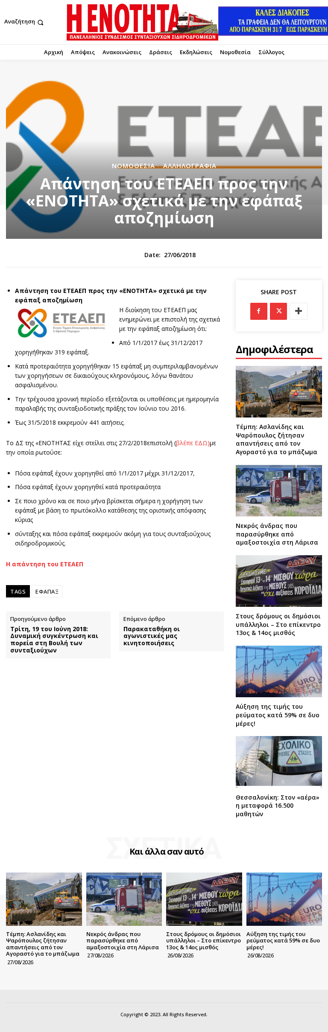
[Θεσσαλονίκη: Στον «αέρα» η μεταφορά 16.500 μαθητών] (279, 762)
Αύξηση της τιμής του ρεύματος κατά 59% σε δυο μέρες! (277, 714)
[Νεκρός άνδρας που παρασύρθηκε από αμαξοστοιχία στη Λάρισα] (279, 490)
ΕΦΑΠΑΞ (47, 591)
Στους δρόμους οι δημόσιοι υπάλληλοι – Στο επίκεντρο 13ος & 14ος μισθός (278, 624)
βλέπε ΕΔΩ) (193, 443)
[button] (24, 22)
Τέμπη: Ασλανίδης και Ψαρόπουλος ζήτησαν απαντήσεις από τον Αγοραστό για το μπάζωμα (276, 439)
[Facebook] (258, 311)
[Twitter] (278, 311)
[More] (299, 311)
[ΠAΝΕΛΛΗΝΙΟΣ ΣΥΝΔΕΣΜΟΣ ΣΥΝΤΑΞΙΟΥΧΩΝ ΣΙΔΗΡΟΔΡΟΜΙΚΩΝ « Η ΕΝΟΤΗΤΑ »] (142, 22)
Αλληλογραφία (190, 165)
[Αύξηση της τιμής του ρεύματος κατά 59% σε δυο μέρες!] (279, 671)
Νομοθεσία (133, 165)
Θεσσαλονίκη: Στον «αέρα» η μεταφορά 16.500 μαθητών (277, 805)
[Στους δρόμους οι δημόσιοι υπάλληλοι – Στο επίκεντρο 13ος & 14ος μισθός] (279, 581)
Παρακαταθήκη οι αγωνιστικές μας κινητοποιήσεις (151, 636)
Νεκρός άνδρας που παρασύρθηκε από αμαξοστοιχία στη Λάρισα (277, 534)
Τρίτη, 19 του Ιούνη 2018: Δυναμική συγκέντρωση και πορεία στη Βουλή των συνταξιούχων (54, 640)
